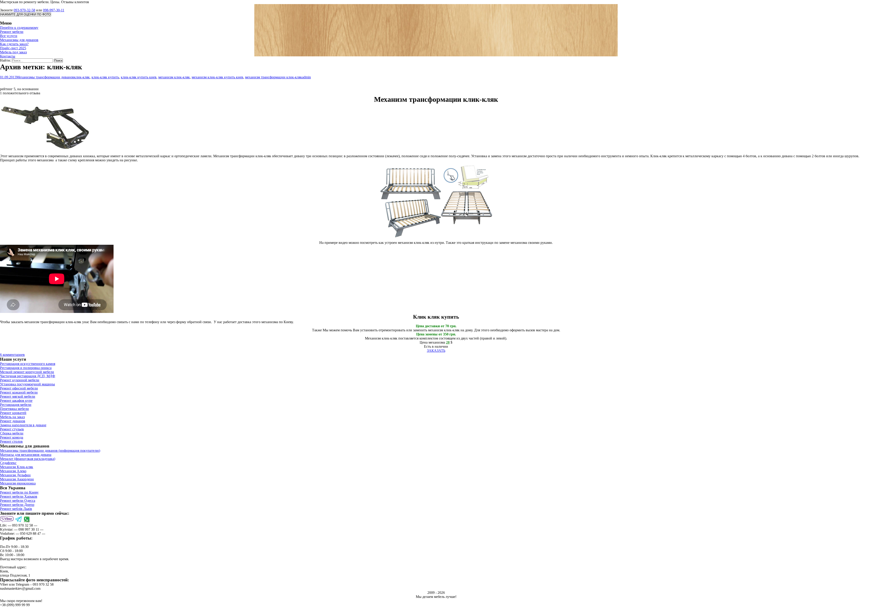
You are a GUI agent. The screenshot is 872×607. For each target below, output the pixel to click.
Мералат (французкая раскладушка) (27, 459)
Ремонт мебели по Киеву (19, 492)
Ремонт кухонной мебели (19, 380)
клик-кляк (82, 77)
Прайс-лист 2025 (13, 48)
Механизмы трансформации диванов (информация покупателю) (50, 450)
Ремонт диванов (12, 421)
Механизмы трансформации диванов (45, 77)
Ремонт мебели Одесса (17, 500)
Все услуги (8, 36)
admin (306, 77)
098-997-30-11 (53, 10)
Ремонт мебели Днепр (17, 505)
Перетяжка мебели (14, 409)
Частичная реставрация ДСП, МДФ (27, 376)
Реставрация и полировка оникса (26, 368)
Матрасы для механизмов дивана (25, 455)
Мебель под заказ (13, 52)
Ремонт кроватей (13, 413)
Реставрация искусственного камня (27, 364)
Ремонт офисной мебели (19, 388)
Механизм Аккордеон (17, 479)
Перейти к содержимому (19, 28)
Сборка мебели (11, 433)
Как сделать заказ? (14, 44)
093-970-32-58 (24, 10)
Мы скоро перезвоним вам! (21, 601)
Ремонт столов (11, 441)
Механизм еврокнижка (18, 483)
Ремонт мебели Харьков (18, 496)
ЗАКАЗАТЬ (436, 350)
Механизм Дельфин (15, 475)
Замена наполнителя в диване (23, 425)
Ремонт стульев (12, 429)
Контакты (7, 56)
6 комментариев (12, 355)
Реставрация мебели (15, 405)
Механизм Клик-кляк (16, 467)
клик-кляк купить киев (138, 77)
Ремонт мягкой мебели (17, 396)
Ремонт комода (11, 437)
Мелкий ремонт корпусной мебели (27, 372)
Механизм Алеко (13, 471)
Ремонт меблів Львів (16, 509)
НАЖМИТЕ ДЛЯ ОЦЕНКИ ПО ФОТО (25, 14)
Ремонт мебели (11, 32)
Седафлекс (8, 463)
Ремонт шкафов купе (16, 400)
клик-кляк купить (105, 77)
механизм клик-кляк (174, 77)
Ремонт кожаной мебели (19, 392)
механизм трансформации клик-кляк (273, 77)
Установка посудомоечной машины (27, 384)
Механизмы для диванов (19, 40)
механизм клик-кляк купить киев (217, 77)
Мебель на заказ (12, 417)
